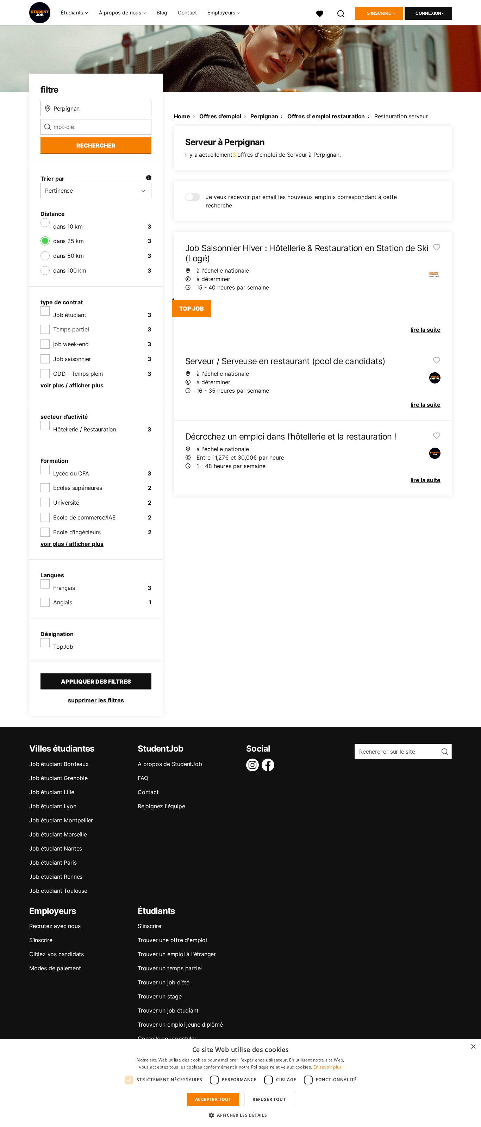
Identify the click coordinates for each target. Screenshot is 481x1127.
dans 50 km (68, 255)
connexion (428, 13)
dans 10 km (68, 226)
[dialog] (240, 1083)
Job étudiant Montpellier (61, 820)
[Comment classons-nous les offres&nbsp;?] (148, 178)
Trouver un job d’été (163, 982)
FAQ (143, 778)
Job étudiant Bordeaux (59, 763)
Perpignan (264, 116)
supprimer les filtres (96, 700)
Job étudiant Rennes (55, 876)
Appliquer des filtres (96, 681)
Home (182, 116)
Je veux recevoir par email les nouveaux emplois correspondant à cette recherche (301, 201)
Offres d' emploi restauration (326, 116)
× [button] (473, 1047)
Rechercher (95, 145)
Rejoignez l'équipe (161, 806)
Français (64, 587)
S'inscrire (379, 13)
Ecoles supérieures (77, 487)
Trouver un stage (160, 996)
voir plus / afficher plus (72, 385)
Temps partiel (71, 329)
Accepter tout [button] (213, 1099)
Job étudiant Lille (51, 792)
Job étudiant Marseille (58, 834)
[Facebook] (269, 765)
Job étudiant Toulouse (58, 890)
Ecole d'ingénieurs (76, 532)
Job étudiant (69, 314)
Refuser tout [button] (269, 1099)
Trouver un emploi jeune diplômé (180, 1024)
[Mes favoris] (320, 13)
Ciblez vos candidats (56, 954)
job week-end (71, 344)
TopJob (63, 646)
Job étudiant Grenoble (58, 778)
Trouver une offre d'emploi (172, 940)
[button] (240, 1115)
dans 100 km (69, 270)
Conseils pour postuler (167, 1038)
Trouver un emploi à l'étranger (177, 954)
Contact (187, 12)
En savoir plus (327, 1067)
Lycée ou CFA (71, 473)
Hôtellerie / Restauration (84, 429)
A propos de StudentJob (170, 763)
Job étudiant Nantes (55, 848)
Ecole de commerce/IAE (84, 517)
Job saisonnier (72, 358)
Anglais (62, 602)
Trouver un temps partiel (170, 968)
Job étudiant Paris (52, 862)
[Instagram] (254, 765)
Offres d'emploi (220, 116)
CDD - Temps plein (78, 373)
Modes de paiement (55, 968)
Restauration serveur (401, 116)
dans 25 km (68, 240)
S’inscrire (40, 940)
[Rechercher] (341, 13)
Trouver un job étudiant (168, 1010)
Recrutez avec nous (54, 925)
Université (66, 502)
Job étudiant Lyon (52, 806)
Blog (162, 12)
